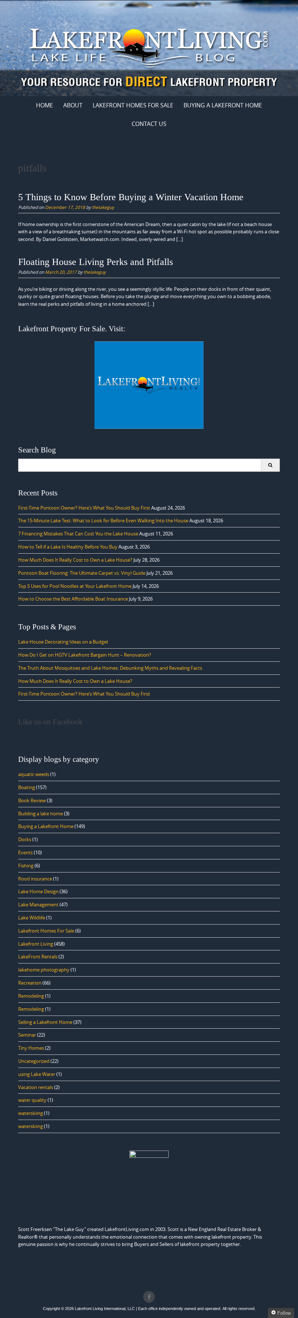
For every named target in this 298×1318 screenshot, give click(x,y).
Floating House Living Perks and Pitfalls (95, 262)
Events (25, 852)
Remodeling (31, 996)
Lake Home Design (38, 891)
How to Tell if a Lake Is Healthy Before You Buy (67, 546)
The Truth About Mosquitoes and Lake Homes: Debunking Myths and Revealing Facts (110, 668)
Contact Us (149, 124)
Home (44, 105)
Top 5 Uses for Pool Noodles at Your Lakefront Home (75, 586)
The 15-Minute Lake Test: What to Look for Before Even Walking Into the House (103, 520)
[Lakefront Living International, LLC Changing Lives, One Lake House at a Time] (149, 47)
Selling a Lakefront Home (45, 1022)
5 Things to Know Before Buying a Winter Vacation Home (130, 197)
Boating (26, 787)
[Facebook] (149, 1297)
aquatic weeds (33, 774)
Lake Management (38, 904)
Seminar (27, 1035)
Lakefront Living (35, 944)
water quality (32, 1100)
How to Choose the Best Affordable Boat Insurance (73, 598)
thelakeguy (103, 207)
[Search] (270, 465)
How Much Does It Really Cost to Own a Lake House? (75, 560)
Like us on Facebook (50, 721)
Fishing (25, 865)
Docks (24, 839)
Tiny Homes (31, 1048)
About (72, 105)
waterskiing (30, 1113)
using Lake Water (36, 1074)
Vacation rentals (35, 1087)
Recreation (29, 982)
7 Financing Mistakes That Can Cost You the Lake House (78, 533)
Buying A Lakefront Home (223, 105)
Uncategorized (33, 1061)
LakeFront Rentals (37, 956)
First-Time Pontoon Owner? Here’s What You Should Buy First (84, 507)
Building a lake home (40, 813)
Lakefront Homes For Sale (133, 105)
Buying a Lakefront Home (45, 826)
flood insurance (35, 878)
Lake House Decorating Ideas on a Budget (63, 641)
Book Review (32, 800)
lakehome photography (43, 969)
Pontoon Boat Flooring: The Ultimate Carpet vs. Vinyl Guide (81, 573)
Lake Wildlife (31, 917)
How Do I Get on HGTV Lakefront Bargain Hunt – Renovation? (84, 655)
